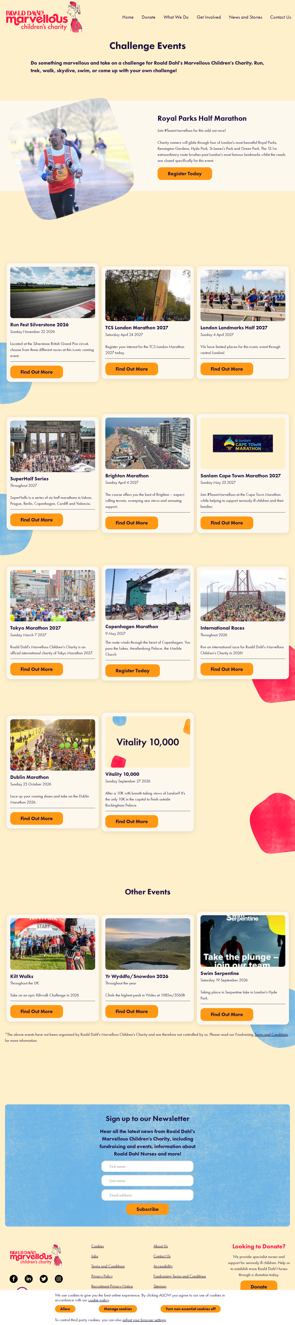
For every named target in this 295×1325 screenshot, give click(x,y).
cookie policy (98, 1300)
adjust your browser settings (144, 1319)
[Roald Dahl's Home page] (44, 20)
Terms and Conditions (271, 1034)
